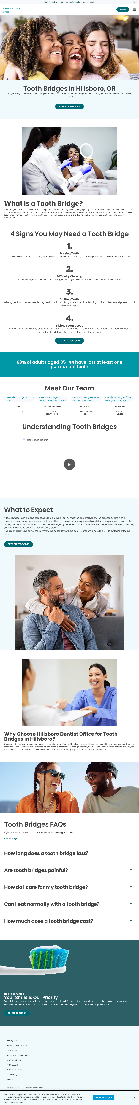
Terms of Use (12, 1050)
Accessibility (12, 1075)
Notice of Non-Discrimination (19, 1055)
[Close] (135, 1097)
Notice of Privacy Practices (17, 1045)
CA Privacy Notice (14, 1060)
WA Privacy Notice (14, 1070)
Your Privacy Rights (103, 1097)
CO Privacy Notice (14, 1065)
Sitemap (10, 1079)
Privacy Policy (12, 1040)
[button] (134, 9)
